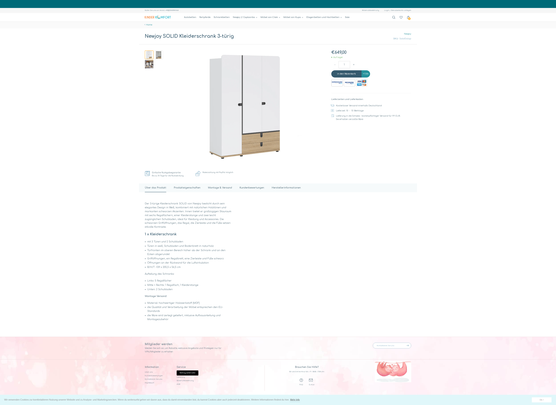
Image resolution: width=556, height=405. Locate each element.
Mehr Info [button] (295, 399)
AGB (178, 384)
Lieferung (181, 377)
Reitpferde (205, 17)
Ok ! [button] (542, 400)
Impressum (149, 383)
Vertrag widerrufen (187, 373)
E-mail (311, 385)
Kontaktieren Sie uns (153, 379)
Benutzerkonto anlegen (401, 10)
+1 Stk (366, 74)
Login (386, 10)
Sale (347, 17)
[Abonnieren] (408, 345)
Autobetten (190, 17)
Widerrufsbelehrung (370, 10)
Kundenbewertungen (154, 376)
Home (149, 25)
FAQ (301, 385)
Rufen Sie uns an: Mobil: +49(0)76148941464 (162, 10)
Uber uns (149, 372)
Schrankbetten (222, 17)
